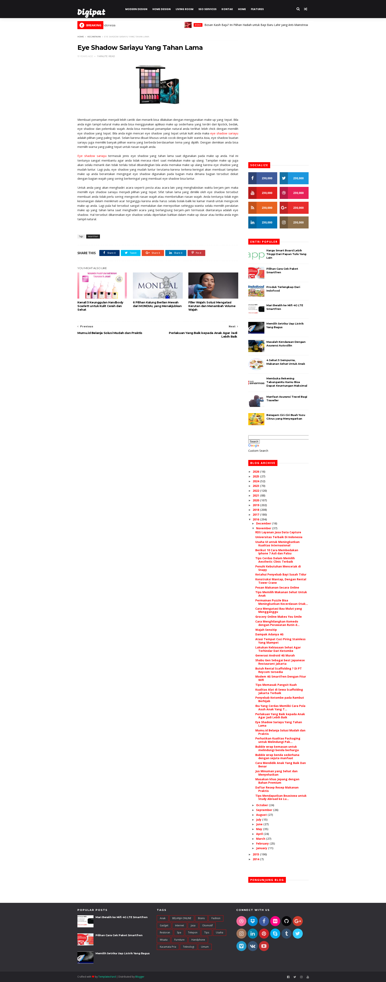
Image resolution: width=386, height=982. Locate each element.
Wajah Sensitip (266, 630)
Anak (162, 918)
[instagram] (301, 977)
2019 (256, 505)
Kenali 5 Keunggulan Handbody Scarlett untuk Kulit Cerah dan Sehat (100, 306)
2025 (256, 476)
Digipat (91, 13)
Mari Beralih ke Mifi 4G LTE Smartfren (121, 917)
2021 (256, 495)
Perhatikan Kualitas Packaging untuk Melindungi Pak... (277, 740)
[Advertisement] (157, 373)
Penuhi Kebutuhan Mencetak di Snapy (278, 568)
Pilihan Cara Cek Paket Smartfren (118, 935)
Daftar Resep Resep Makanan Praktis (277, 789)
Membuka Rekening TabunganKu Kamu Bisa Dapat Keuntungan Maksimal (286, 382)
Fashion (215, 918)
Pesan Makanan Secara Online (277, 587)
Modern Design (136, 9)
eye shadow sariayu (224, 133)
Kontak (227, 9)
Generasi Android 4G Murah (275, 655)
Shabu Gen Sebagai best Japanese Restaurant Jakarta (280, 662)
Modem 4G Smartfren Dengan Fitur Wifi (280, 678)
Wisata (163, 939)
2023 (256, 486)
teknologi (188, 946)
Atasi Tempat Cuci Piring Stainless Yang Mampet (280, 640)
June (259, 824)
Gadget (164, 925)
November (264, 528)
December (264, 523)
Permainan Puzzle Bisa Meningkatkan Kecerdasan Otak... (281, 602)
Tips (206, 932)
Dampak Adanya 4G (269, 634)
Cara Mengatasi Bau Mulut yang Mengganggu (278, 610)
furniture (179, 939)
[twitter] (295, 977)
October (262, 805)
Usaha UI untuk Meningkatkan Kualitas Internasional (277, 543)
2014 (256, 859)
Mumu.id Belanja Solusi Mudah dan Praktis (280, 732)
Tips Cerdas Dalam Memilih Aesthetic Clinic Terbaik (275, 559)
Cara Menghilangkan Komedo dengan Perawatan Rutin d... (277, 623)
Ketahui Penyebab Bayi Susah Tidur (280, 574)
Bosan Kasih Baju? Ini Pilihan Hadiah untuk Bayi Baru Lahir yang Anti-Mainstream (240, 25)
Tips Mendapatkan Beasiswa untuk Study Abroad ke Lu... (281, 797)
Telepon (192, 932)
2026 (256, 471)
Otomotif (207, 925)
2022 (256, 491)
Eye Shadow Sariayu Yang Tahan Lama (278, 723)
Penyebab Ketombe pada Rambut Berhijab (279, 699)
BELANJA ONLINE (181, 918)
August (262, 815)
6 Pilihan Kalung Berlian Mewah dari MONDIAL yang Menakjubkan (157, 304)
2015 (256, 854)
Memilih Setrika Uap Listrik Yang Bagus (122, 953)
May (259, 829)
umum (205, 946)
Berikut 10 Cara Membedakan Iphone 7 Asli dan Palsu (276, 551)
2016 (256, 519)
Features (257, 9)
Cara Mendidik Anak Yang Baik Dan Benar (280, 764)
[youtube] (308, 977)
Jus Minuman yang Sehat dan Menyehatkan (276, 772)
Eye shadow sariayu (92, 156)
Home (242, 9)
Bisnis (181, 25)
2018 (256, 510)
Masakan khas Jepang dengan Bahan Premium (277, 780)
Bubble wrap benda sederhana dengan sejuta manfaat (277, 756)
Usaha (219, 932)
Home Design (161, 9)
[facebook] (288, 977)
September (264, 810)
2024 (256, 481)
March (261, 839)
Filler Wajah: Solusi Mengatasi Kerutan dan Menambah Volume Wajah (211, 306)
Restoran (165, 932)
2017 (256, 514)
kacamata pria (168, 946)
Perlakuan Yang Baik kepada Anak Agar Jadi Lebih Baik (280, 715)
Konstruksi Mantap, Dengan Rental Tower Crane (280, 581)
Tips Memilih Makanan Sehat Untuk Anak (281, 593)
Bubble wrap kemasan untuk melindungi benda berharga (277, 748)
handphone (198, 939)
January (262, 848)
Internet (179, 925)
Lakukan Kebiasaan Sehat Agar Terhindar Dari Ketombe (278, 649)
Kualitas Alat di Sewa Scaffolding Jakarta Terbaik (279, 691)
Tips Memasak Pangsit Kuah (276, 685)
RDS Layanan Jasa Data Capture (278, 532)
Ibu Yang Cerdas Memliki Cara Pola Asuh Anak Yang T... (280, 707)
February (263, 843)
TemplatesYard (107, 976)
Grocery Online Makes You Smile (278, 616)
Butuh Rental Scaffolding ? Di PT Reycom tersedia (278, 670)
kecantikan (94, 36)
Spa (179, 932)
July (259, 819)
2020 (256, 500)
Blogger (139, 976)
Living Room (184, 9)
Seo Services (207, 9)
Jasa (193, 925)
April (260, 834)
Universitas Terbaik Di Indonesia (278, 537)
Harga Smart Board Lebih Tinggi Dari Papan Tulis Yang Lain (286, 254)
